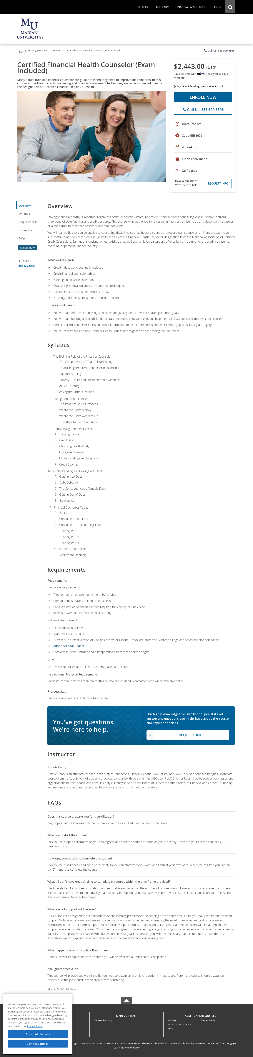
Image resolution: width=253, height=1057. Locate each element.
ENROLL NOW (203, 97)
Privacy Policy (132, 1047)
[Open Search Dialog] (230, 6)
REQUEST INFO (218, 183)
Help (171, 1028)
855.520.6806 (26, 265)
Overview (25, 205)
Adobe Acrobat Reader (68, 646)
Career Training (103, 1020)
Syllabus (24, 214)
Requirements (28, 222)
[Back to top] (126, 1015)
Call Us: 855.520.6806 (218, 50)
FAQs (22, 238)
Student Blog (208, 1020)
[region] (37, 1024)
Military (172, 1020)
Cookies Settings (38, 1043)
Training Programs (37, 50)
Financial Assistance (179, 1024)
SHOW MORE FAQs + (61, 989)
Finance (57, 50)
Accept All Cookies (38, 1034)
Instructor (25, 230)
